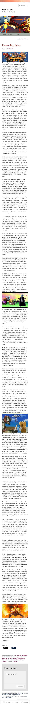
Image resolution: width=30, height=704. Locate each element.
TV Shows (12, 657)
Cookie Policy (8, 697)
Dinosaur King (16, 658)
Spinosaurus (9, 660)
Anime (25, 657)
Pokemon (22, 658)
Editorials (16, 34)
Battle (11, 658)
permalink (16, 661)
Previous (20, 39)
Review (4, 660)
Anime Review (5, 658)
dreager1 (4, 661)
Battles (4, 34)
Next (26, 39)
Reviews (10, 34)
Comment (20, 686)
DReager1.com (7, 9)
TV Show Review (20, 660)
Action (21, 657)
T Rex (14, 660)
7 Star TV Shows (17, 655)
